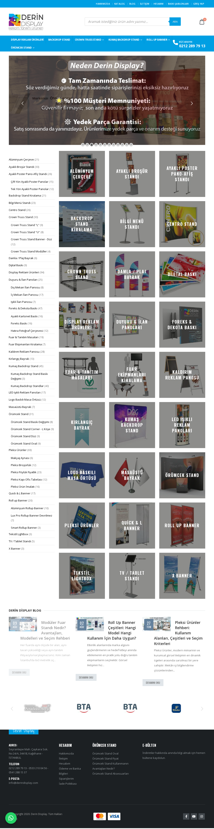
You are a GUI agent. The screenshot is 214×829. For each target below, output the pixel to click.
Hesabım (159, 3)
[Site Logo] (26, 21)
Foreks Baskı (19, 323)
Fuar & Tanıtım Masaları (23, 337)
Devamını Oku (19, 677)
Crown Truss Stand (88, 39)
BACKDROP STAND (59, 39)
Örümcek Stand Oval (24, 443)
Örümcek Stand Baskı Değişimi (30, 422)
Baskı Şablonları (178, 3)
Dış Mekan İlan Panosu (25, 287)
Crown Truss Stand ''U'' (25, 232)
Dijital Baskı (16, 265)
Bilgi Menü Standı (20, 203)
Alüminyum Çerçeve (21, 159)
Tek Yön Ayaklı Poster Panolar (30, 189)
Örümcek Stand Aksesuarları (110, 774)
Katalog (119, 3)
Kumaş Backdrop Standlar (27, 386)
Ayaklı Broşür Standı (21, 167)
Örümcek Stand (21, 47)
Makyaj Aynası (20, 458)
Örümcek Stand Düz (23, 436)
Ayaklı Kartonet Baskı (24, 316)
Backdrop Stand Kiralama (25, 195)
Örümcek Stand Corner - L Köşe (30, 429)
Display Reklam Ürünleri (27, 39)
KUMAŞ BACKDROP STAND (123, 39)
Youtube (194, 817)
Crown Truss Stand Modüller (29, 251)
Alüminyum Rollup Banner (27, 508)
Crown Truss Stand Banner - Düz (31, 239)
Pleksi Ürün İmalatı (22, 486)
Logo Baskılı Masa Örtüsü (25, 399)
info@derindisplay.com (23, 783)
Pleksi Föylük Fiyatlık (23, 472)
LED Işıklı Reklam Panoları (25, 392)
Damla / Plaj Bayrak (21, 258)
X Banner (14, 548)
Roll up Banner (156, 39)
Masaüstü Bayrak (20, 407)
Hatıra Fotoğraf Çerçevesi (27, 331)
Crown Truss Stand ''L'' (25, 225)
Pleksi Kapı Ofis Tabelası (26, 479)
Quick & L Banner (19, 493)
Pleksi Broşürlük (21, 465)
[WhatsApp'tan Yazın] (11, 818)
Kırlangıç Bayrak (19, 359)
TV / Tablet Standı (20, 541)
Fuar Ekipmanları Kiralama (25, 344)
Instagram (202, 817)
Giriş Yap (198, 3)
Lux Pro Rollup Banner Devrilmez (31, 515)
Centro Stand (17, 210)
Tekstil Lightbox (18, 534)
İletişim (144, 3)
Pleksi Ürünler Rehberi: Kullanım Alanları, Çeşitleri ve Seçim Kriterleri (111, 633)
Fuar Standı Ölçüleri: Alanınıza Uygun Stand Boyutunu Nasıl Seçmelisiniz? (179, 633)
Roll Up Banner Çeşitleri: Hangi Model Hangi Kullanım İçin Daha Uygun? (44, 630)
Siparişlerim (66, 779)
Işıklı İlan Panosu (21, 302)
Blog (132, 3)
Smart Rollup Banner (24, 528)
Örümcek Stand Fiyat (105, 759)
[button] (12, 708)
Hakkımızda (103, 3)
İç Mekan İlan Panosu (24, 295)
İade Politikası (68, 784)
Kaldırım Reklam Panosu (24, 351)
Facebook (186, 817)
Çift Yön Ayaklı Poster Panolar (29, 182)
